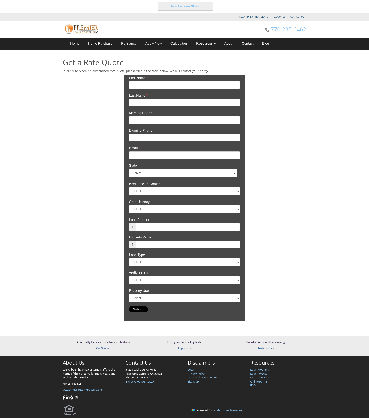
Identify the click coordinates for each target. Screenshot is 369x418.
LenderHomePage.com (227, 410)
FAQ (253, 385)
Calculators (179, 43)
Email (134, 148)
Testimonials (266, 348)
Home (74, 43)
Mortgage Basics (260, 377)
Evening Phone (140, 130)
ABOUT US (280, 17)
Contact (247, 43)
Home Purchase (100, 43)
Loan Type (137, 255)
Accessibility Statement (202, 377)
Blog (265, 43)
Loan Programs (260, 369)
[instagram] (76, 398)
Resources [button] (205, 43)
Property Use (139, 291)
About (228, 43)
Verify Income (139, 273)
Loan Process (258, 373)
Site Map (193, 381)
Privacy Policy (196, 373)
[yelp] (71, 398)
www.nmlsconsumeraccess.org (82, 390)
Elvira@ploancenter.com (140, 381)
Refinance (129, 43)
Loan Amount (139, 220)
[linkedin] (68, 398)
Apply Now (153, 43)
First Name (138, 78)
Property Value (140, 237)
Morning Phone (140, 113)
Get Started (103, 348)
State (133, 165)
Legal (191, 369)
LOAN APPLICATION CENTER (254, 17)
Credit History (139, 202)
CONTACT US (297, 17)
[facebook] (64, 398)
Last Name (138, 95)
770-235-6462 (288, 29)
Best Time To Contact (145, 184)
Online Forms (258, 381)
